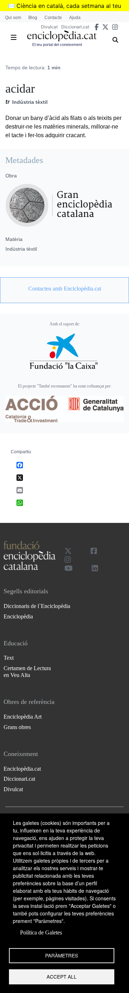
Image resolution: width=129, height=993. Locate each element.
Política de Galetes (41, 932)
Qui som (13, 17)
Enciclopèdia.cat (22, 769)
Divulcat (49, 26)
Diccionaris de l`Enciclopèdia (37, 606)
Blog (32, 17)
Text (9, 658)
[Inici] (62, 36)
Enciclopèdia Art (23, 717)
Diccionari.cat (75, 26)
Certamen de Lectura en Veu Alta (27, 671)
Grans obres (17, 727)
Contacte (53, 17)
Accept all (62, 976)
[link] (64, 288)
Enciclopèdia (18, 616)
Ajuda (75, 17)
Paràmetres (61, 955)
